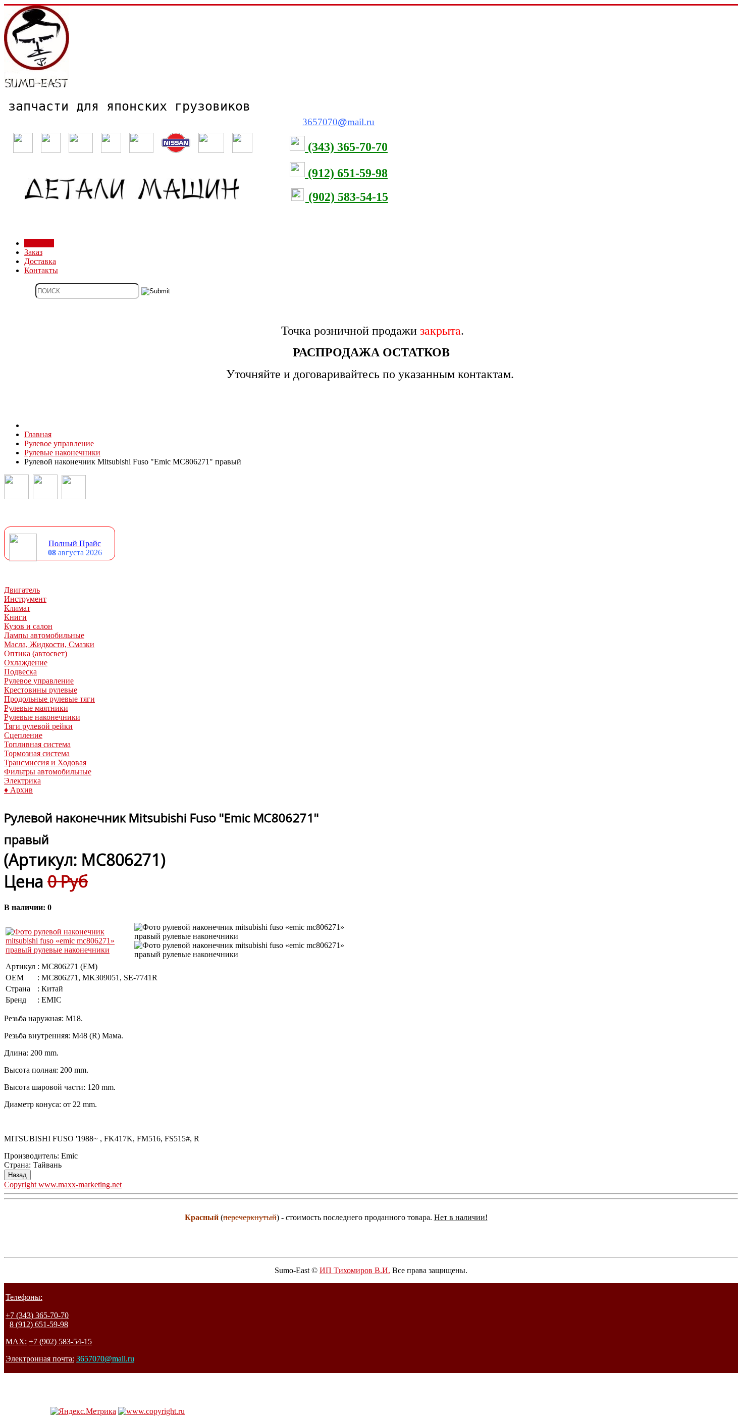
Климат (17, 608)
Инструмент (25, 599)
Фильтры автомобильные (47, 771)
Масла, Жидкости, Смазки (49, 644)
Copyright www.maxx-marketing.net (63, 1184)
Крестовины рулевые (40, 690)
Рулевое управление (39, 680)
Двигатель (22, 590)
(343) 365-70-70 (346, 146)
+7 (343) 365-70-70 (37, 1315)
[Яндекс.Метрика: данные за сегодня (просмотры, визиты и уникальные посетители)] (83, 1411)
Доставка (40, 261)
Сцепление (23, 735)
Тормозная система (37, 753)
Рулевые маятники (36, 708)
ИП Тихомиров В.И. (355, 1270)
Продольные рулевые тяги (49, 699)
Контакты (41, 270)
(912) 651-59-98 (346, 173)
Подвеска (20, 671)
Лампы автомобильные (44, 635)
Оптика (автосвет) (35, 653)
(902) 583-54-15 (346, 196)
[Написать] (45, 496)
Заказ (33, 252)
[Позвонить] (16, 496)
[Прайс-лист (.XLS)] (23, 558)
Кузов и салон (28, 626)
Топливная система (37, 744)
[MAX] (74, 496)
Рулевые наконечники (42, 717)
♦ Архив (18, 789)
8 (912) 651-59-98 (39, 1324)
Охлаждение (25, 662)
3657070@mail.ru (105, 1358)
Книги (15, 617)
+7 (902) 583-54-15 (60, 1341)
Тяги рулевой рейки (38, 726)
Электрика (22, 780)
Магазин (39, 243)
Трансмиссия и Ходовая (45, 762)
